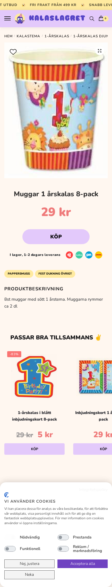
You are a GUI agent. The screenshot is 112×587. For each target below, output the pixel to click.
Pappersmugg (19, 274)
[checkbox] (10, 537)
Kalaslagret (57, 18)
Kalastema (28, 36)
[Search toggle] (92, 18)
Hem (8, 36)
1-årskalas (57, 36)
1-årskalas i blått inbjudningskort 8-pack (34, 416)
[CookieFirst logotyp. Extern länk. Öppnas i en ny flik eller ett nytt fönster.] (6, 494)
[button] (99, 50)
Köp (56, 236)
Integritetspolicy (93, 489)
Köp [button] (34, 449)
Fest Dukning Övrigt (55, 274)
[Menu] (13, 18)
